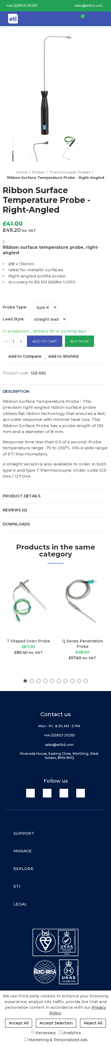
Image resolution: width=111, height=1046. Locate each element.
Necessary (45, 1032)
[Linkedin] (30, 793)
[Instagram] (80, 793)
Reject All (93, 1023)
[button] (20, 5)
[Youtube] (64, 793)
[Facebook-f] (47, 793)
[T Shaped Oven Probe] (28, 602)
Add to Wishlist (63, 356)
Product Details (21, 496)
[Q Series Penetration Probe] (82, 602)
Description (16, 391)
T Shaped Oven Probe (28, 641)
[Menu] (104, 18)
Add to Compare (24, 356)
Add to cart (44, 341)
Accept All (19, 1023)
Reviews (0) (15, 510)
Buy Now (79, 341)
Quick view (41, 601)
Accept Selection (56, 1023)
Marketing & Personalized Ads (58, 1039)
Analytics (72, 1032)
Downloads (16, 524)
